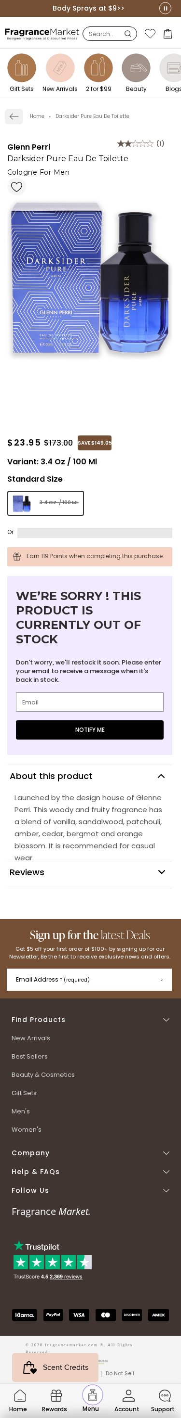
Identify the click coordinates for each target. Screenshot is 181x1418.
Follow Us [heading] (30, 1190)
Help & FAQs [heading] (36, 1171)
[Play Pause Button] (165, 8)
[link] (14, 116)
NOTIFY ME (90, 730)
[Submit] (161, 979)
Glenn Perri (28, 147)
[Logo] (42, 33)
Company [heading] (31, 1153)
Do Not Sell (120, 1373)
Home (37, 116)
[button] (169, 33)
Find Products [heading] (39, 1019)
